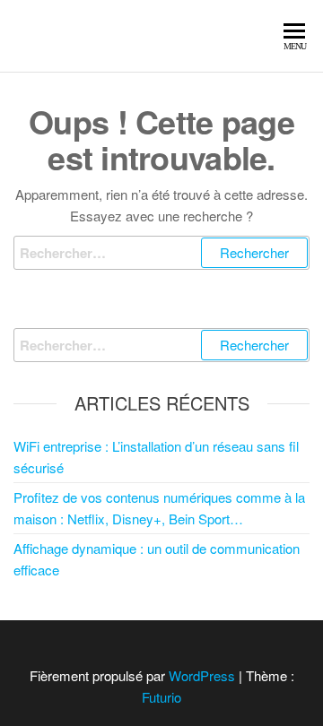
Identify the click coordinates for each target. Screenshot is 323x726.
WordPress (202, 675)
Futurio (161, 696)
